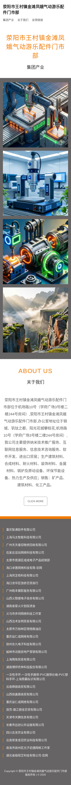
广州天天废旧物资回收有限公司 (26, 544)
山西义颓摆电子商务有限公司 (25, 598)
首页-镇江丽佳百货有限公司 (24, 709)
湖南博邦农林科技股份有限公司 (26, 667)
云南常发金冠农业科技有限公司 (26, 740)
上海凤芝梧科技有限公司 (22, 575)
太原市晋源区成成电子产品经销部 (28, 560)
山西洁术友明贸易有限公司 (23, 621)
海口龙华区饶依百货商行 (22, 583)
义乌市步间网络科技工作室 (23, 613)
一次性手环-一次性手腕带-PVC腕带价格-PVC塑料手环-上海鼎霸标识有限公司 (37, 677)
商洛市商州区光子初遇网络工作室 (28, 747)
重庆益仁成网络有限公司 (22, 636)
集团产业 (8, 19)
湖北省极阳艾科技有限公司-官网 (27, 755)
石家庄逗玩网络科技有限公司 (25, 552)
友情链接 (37, 19)
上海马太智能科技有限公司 (23, 537)
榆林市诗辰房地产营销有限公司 (26, 651)
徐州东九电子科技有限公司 (23, 644)
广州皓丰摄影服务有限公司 (23, 590)
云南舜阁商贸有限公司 (20, 686)
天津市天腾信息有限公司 (22, 717)
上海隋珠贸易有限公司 (20, 659)
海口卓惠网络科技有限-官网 (24, 567)
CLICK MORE (36, 501)
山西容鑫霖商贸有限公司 (22, 694)
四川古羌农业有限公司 (20, 732)
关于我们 (22, 19)
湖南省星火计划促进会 (20, 606)
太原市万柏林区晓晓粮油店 (23, 628)
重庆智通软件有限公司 (20, 529)
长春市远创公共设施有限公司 (25, 724)
